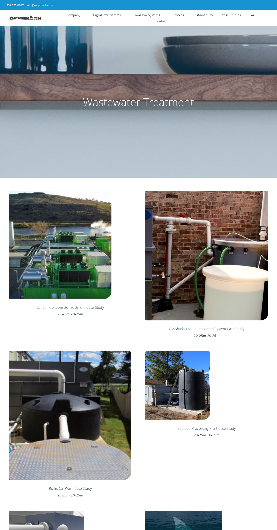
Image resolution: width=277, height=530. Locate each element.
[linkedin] (269, 5)
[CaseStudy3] (177, 353)
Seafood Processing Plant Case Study (207, 428)
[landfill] (60, 192)
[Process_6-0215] (46, 512)
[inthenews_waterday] (183, 512)
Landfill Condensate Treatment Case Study (70, 307)
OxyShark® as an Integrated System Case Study (207, 328)
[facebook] (255, 5)
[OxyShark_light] (26, 16)
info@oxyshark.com (39, 5)
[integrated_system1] (206, 192)
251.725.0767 (15, 5)
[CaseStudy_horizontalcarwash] (70, 353)
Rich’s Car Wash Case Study (70, 488)
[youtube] (262, 5)
